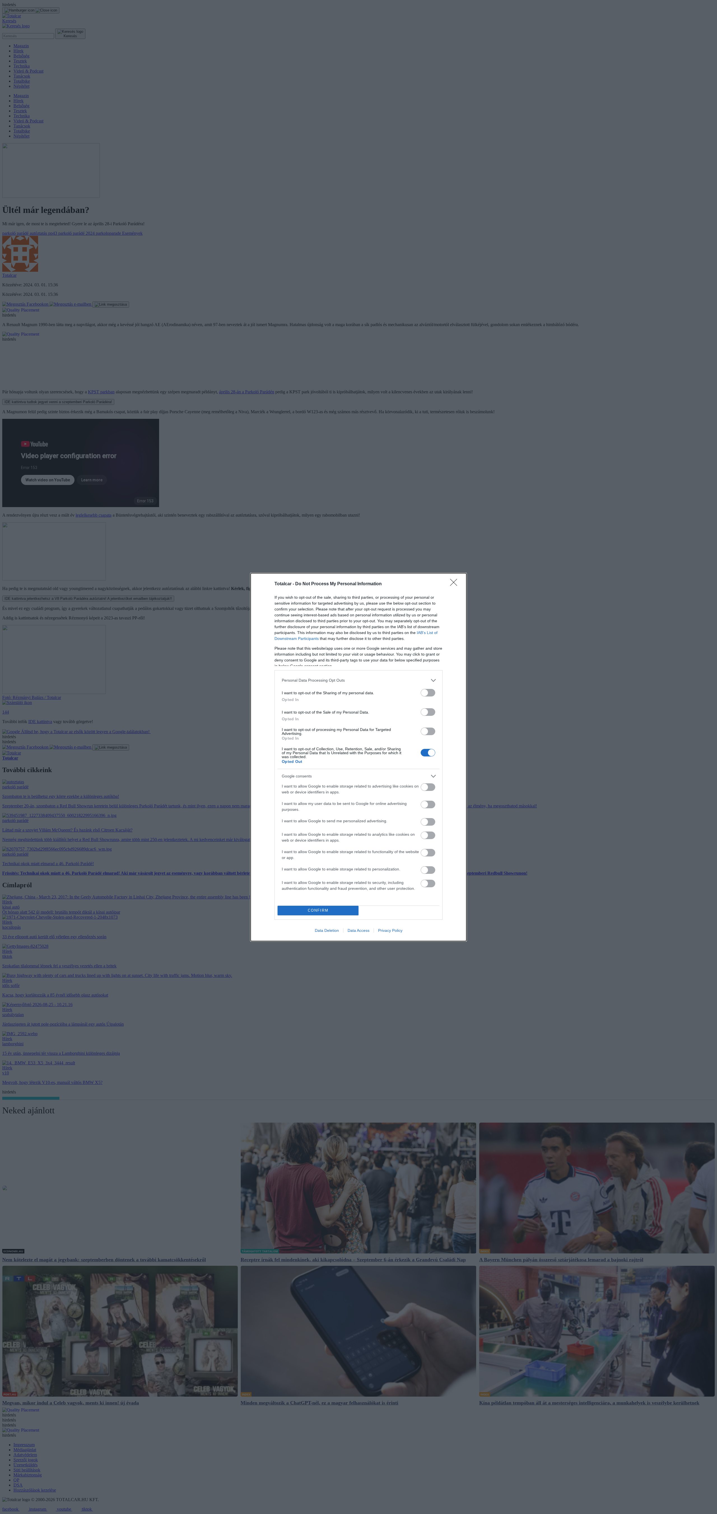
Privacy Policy (390, 930)
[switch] (428, 692)
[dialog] (358, 757)
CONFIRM (318, 910)
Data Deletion (327, 930)
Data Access (358, 930)
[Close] (455, 584)
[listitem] (358, 680)
